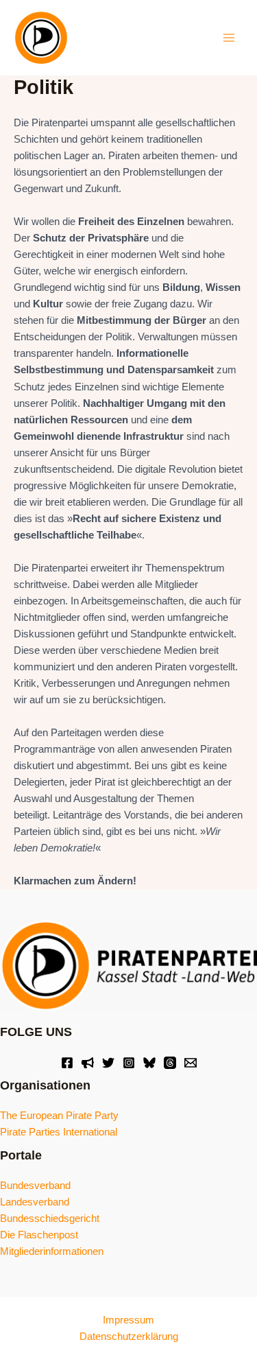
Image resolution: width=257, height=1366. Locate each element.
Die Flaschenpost (39, 1234)
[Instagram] (129, 1063)
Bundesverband (35, 1185)
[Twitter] (108, 1063)
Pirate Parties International (58, 1132)
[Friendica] (88, 1063)
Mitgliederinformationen (51, 1251)
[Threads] (170, 1063)
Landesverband (34, 1202)
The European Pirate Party (59, 1115)
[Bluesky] (149, 1063)
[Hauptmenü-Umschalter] (229, 37)
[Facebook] (67, 1063)
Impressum (128, 1320)
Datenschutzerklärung (128, 1336)
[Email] (190, 1063)
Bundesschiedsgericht (49, 1218)
